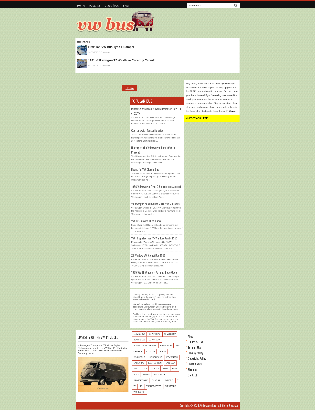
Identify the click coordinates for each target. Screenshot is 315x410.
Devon (162, 351)
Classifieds (112, 5)
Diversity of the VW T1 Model (98, 337)
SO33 (165, 369)
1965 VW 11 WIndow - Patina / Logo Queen (154, 272)
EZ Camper (172, 357)
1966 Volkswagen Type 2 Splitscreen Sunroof (156, 186)
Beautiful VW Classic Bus (145, 169)
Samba (146, 375)
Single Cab (160, 375)
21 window (139, 340)
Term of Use (194, 347)
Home (81, 5)
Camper (138, 351)
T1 (178, 380)
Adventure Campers (145, 346)
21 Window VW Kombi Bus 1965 (148, 255)
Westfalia (170, 386)
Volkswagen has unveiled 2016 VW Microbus (155, 204)
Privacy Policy (195, 353)
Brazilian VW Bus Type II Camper (111, 47)
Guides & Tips (195, 342)
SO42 (136, 375)
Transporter (153, 386)
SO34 (174, 369)
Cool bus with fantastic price (147, 130)
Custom (150, 351)
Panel (137, 369)
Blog (126, 5)
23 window (154, 340)
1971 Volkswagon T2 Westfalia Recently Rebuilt (121, 60)
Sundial (156, 380)
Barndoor (166, 346)
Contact (192, 375)
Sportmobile (141, 380)
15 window (170, 334)
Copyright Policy (197, 358)
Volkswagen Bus (208, 406)
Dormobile (139, 357)
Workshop (139, 392)
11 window (139, 334)
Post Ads (95, 5)
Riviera (155, 369)
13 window (154, 334)
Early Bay (139, 363)
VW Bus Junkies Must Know (146, 221)
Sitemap (192, 369)
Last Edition (155, 363)
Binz (178, 346)
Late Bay (170, 363)
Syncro (169, 380)
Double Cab (155, 357)
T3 (141, 386)
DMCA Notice (195, 364)
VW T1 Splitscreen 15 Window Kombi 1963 (154, 238)
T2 (135, 386)
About (191, 336)
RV (145, 369)
